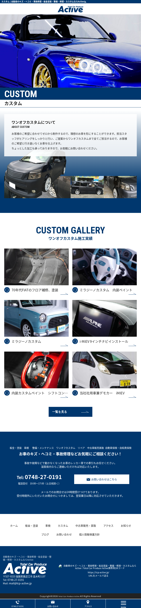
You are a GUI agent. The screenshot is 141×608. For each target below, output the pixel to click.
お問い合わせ (52, 606)
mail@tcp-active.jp (20, 583)
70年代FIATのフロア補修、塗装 (35, 289)
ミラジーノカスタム (26, 341)
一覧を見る (59, 411)
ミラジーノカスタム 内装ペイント (106, 289)
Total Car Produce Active (68, 596)
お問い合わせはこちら (104, 479)
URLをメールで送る (98, 575)
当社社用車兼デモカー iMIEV (102, 393)
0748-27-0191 (39, 479)
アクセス (88, 606)
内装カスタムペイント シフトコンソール (40, 393)
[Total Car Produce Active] (70, 8)
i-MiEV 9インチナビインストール (104, 341)
